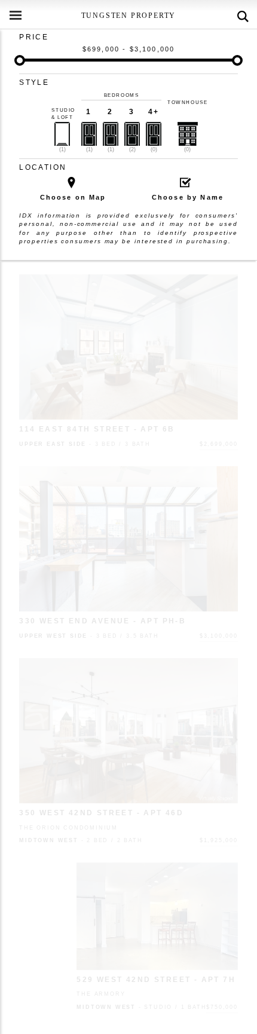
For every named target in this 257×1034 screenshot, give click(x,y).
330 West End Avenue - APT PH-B (102, 621)
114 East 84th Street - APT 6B (97, 429)
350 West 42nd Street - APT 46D (101, 813)
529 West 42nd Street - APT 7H (156, 979)
